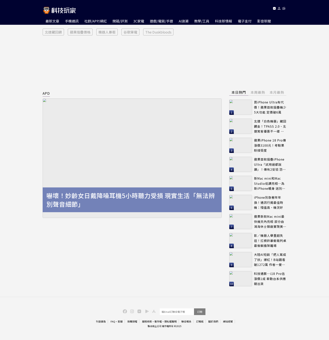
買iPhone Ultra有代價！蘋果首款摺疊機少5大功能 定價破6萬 (270, 107)
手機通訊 (72, 20)
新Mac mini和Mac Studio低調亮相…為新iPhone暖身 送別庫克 (269, 183)
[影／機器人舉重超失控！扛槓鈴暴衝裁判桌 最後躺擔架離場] (240, 240)
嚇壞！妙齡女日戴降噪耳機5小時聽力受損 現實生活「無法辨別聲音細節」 (130, 199)
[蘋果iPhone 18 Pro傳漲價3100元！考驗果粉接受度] (240, 145)
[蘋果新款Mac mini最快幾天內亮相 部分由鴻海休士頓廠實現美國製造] (240, 221)
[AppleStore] (153, 311)
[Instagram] (131, 311)
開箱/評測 (120, 20)
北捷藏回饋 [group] (53, 32)
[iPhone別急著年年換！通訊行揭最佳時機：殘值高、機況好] (240, 202)
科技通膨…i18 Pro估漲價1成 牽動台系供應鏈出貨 (270, 278)
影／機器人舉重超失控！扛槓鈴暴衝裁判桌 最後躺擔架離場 (270, 240)
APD (46, 93)
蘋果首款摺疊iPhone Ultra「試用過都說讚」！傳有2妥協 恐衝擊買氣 (270, 164)
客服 (120, 321)
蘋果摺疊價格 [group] (80, 32)
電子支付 (245, 20)
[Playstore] (146, 311)
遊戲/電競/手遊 (161, 20)
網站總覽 (228, 321)
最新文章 (52, 20)
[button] (279, 9)
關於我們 (213, 321)
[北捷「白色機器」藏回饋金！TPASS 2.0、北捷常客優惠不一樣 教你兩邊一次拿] (240, 126)
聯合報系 (186, 321)
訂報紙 (200, 321)
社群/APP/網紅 (95, 20)
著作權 (158, 321)
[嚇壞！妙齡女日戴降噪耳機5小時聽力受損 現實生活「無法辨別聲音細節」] (132, 158)
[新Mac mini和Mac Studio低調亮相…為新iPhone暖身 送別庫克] (240, 183)
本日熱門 (239, 92)
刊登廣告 (101, 321)
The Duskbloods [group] (158, 32)
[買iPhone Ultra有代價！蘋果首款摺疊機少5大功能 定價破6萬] (240, 107)
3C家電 (138, 20)
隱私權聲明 (170, 321)
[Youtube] (274, 9)
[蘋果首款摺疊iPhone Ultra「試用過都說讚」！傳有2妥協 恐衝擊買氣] (240, 164)
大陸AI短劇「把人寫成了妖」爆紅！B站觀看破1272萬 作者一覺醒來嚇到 (270, 259)
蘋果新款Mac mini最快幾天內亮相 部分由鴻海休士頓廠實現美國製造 (270, 221)
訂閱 (199, 312)
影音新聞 (264, 20)
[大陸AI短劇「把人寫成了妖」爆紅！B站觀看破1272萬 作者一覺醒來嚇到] (240, 259)
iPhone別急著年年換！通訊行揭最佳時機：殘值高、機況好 (268, 202)
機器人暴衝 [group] (107, 32)
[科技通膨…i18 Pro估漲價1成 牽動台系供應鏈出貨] (240, 278)
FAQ (113, 321)
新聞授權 (132, 321)
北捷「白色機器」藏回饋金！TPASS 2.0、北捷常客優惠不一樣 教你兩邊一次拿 (270, 126)
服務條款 (147, 321)
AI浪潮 (183, 20)
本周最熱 (258, 92)
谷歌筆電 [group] (130, 32)
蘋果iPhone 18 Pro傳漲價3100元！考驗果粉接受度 (270, 145)
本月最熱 (277, 92)
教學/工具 (201, 20)
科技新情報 (223, 20)
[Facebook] (124, 311)
